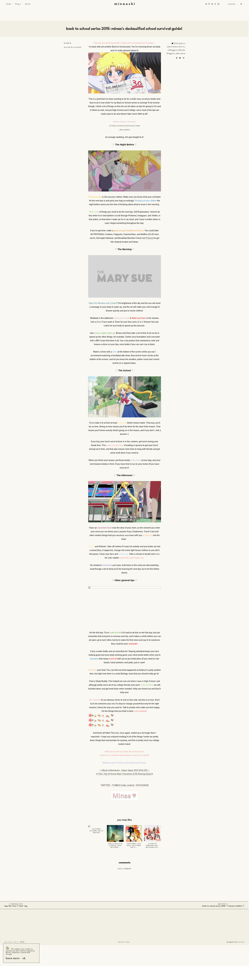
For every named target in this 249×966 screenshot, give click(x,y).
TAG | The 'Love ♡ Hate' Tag (15, 906)
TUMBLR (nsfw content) (123, 785)
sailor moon (180, 53)
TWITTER (105, 785)
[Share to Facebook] (177, 58)
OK (24, 958)
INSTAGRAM (142, 785)
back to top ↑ (124, 942)
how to (182, 46)
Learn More (13, 958)
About (27, 4)
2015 (176, 43)
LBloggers (172, 50)
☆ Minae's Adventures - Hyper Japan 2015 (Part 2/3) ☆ (124, 770)
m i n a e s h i (124, 4)
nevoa (241, 942)
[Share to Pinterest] (183, 58)
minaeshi (78, 47)
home (8, 4)
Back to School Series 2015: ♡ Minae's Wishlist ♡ (223, 906)
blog (17, 4)
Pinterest (150, 238)
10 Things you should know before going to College (124, 125)
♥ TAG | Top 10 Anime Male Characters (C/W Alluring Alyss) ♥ (124, 774)
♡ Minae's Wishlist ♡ (124, 129)
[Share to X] (180, 58)
